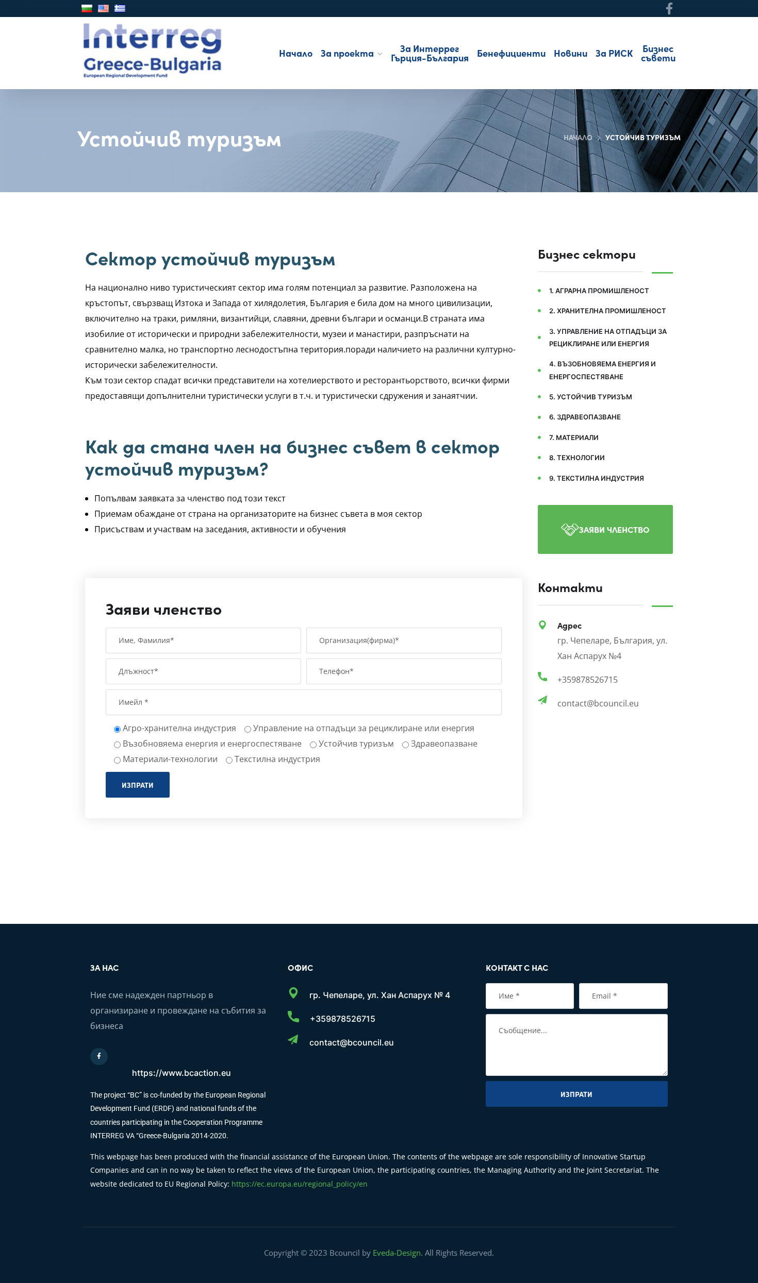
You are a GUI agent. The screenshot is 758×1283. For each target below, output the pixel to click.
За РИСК (614, 52)
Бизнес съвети (658, 53)
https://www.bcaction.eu (181, 1073)
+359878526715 (342, 1019)
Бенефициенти (511, 52)
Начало (295, 52)
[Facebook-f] (669, 8)
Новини (570, 52)
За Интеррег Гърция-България (430, 53)
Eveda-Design (397, 1252)
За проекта (347, 52)
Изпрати (138, 785)
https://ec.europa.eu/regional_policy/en (300, 1184)
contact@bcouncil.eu (351, 1042)
